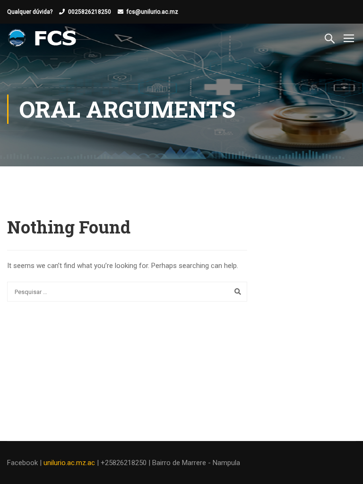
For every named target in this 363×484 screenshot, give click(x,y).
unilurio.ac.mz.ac (69, 462)
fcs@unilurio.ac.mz (152, 12)
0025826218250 (89, 12)
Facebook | (25, 462)
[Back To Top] (344, 467)
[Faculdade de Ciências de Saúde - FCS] (43, 37)
